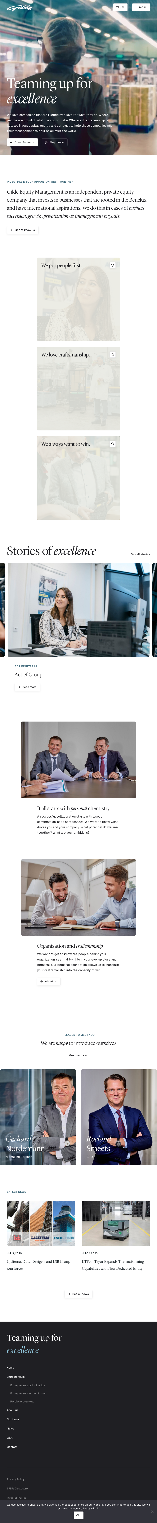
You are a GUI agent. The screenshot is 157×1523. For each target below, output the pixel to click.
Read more (29, 687)
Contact (12, 1446)
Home (10, 1367)
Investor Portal (16, 1497)
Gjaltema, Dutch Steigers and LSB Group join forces (38, 1265)
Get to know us (25, 230)
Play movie (57, 142)
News (10, 1428)
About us (51, 981)
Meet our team (78, 1055)
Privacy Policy (15, 1479)
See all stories (140, 554)
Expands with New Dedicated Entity (113, 1265)
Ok (78, 1515)
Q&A (9, 1437)
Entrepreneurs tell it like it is (28, 1385)
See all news (80, 1294)
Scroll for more (24, 142)
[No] (152, 1511)
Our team (13, 1419)
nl (123, 7)
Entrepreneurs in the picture (28, 1393)
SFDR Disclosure (17, 1488)
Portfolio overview (22, 1401)
